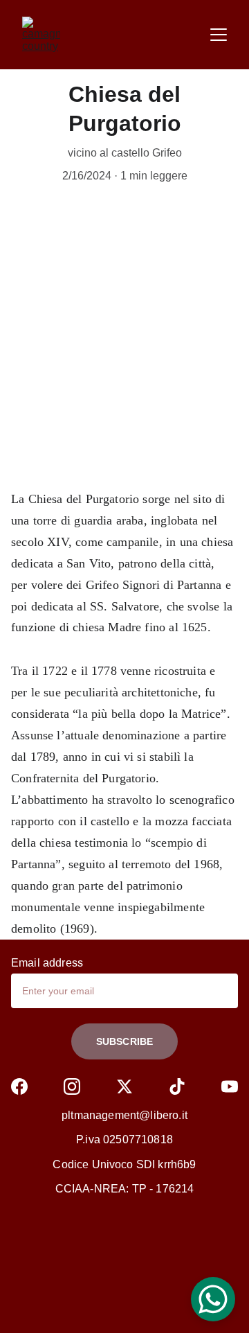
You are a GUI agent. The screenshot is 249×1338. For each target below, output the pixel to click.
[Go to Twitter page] (124, 1086)
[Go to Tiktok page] (177, 1086)
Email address (47, 963)
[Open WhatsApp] (213, 1299)
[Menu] (218, 34)
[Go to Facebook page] (19, 1086)
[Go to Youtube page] (229, 1086)
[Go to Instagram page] (72, 1086)
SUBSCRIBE (124, 1041)
